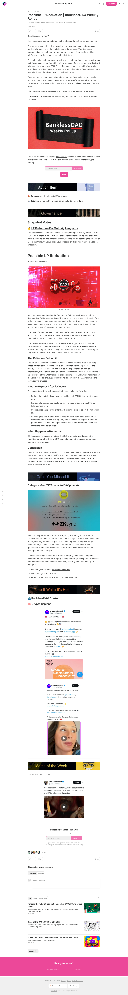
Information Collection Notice (63, 845)
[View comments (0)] (37, 31)
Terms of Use (74, 843)
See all (31, 951)
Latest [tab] (35, 898)
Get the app (74, 986)
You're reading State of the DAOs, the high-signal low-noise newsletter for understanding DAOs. (53, 910)
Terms (69, 981)
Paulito (77, 96)
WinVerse (32, 99)
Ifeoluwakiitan (58, 96)
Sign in (121, 4)
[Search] (99, 4)
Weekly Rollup (33, 11)
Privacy (63, 981)
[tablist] (36, 873)
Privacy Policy (79, 845)
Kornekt (94, 96)
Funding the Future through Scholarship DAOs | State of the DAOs (55, 905)
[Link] (24, 222)
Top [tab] (30, 898)
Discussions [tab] (43, 898)
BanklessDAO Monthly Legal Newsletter (41, 940)
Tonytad (69, 96)
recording (78, 201)
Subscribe (111, 4)
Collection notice (77, 981)
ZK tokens (48, 196)
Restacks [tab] (41, 873)
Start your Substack (59, 986)
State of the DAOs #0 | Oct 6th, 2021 (44, 922)
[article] (64, 910)
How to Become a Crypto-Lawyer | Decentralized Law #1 (53, 937)
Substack (54, 991)
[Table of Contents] (2, 497)
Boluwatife (85, 96)
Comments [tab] (32, 873)
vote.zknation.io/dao (61, 570)
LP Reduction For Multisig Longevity (54, 228)
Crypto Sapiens (41, 603)
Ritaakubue (46, 96)
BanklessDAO (61, 157)
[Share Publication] (103, 4)
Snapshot (32, 245)
